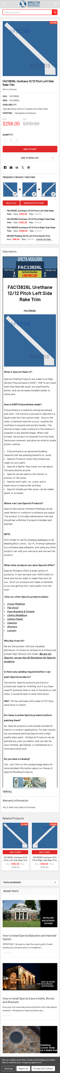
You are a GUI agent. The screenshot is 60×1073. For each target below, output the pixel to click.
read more (7, 952)
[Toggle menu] (4, 4)
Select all (11, 203)
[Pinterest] (28, 167)
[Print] (16, 167)
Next (56, 846)
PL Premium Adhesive (36, 539)
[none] (30, 48)
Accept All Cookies (43, 1068)
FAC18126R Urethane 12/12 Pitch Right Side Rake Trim (44, 858)
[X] (22, 167)
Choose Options (43, 239)
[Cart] (55, 4)
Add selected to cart (34, 203)
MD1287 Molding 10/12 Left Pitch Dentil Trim (28, 235)
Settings (8, 1068)
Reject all (23, 1068)
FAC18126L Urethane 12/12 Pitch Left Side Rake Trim (15, 858)
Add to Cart (15, 852)
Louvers (11, 630)
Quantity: (8, 134)
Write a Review (10, 89)
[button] (30, 158)
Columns (12, 622)
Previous (3, 846)
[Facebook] (5, 167)
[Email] (11, 167)
